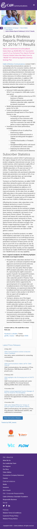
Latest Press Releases (11, 345)
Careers (5, 478)
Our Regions (7, 466)
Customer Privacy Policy (10, 516)
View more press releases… (13, 418)
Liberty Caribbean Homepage (10, 28)
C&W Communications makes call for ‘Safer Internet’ (17, 364)
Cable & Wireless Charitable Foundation (15, 496)
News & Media (24, 28)
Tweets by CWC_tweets (8, 422)
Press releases (9, 29)
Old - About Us (8, 457)
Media (5, 484)
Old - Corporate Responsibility (13, 493)
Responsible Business (10, 499)
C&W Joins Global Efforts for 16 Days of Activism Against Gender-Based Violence (16, 405)
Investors (6, 487)
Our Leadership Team (9, 463)
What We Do (7, 460)
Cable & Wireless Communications (14, 64)
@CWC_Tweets (9, 336)
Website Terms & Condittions (12, 513)
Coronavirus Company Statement (13, 475)
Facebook (7, 334)
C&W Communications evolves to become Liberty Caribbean (17, 352)
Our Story (6, 469)
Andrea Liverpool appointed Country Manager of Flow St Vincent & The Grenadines (19, 392)
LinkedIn (14, 334)
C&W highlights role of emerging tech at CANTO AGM (19, 378)
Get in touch (7, 490)
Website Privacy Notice (10, 519)
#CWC (26, 336)
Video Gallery (7, 472)
